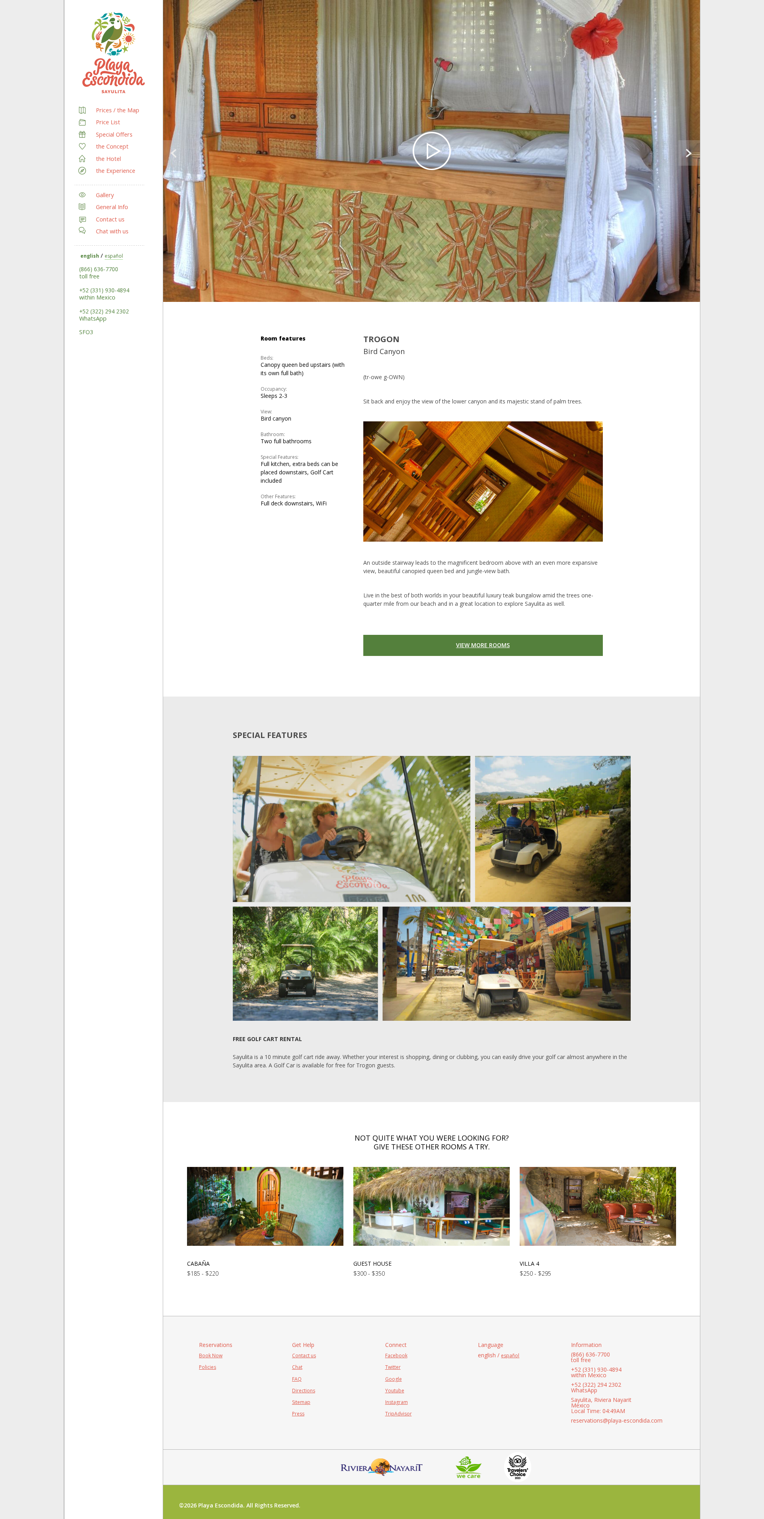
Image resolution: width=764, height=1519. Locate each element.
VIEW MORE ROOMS (483, 645)
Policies (207, 1367)
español (114, 256)
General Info (112, 207)
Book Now (210, 1355)
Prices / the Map (117, 110)
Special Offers (114, 134)
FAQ (297, 1379)
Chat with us (112, 231)
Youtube (394, 1390)
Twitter (393, 1367)
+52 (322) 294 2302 (104, 311)
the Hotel (108, 158)
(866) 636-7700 (98, 269)
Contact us (110, 219)
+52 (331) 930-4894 (104, 290)
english (89, 256)
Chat (297, 1367)
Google (393, 1379)
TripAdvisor (398, 1413)
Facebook (396, 1355)
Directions (303, 1390)
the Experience (115, 170)
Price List (108, 122)
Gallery (105, 195)
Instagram (396, 1402)
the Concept (112, 146)
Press (298, 1413)
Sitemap (301, 1402)
